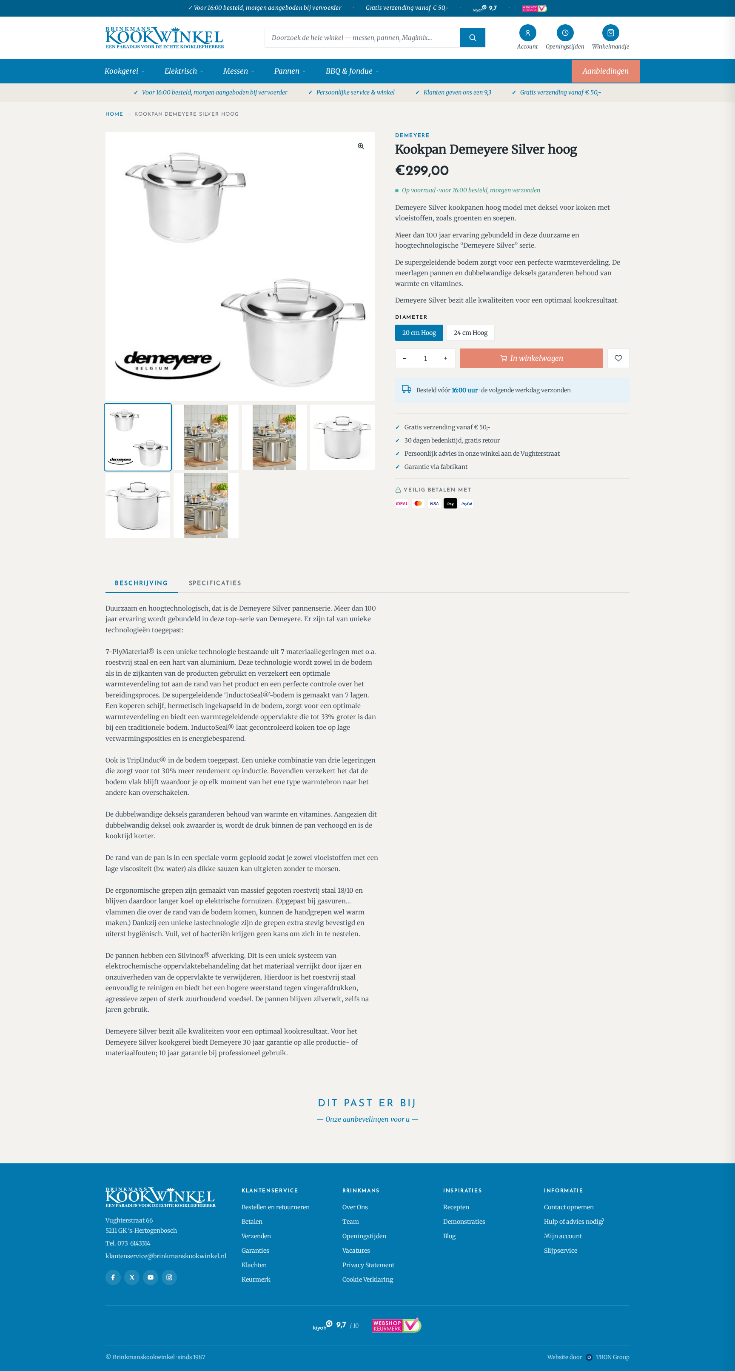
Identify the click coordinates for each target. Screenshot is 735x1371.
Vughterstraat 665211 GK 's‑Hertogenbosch (141, 1225)
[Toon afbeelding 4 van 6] (342, 437)
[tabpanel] (367, 831)
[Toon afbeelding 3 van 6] (274, 437)
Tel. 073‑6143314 (128, 1243)
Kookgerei (121, 71)
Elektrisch (181, 71)
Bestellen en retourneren (276, 1207)
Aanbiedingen (606, 71)
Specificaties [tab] (215, 583)
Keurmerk (256, 1279)
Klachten (254, 1265)
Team (350, 1221)
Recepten (456, 1207)
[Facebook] (113, 1277)
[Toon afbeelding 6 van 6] (206, 505)
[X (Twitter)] (132, 1277)
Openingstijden (364, 1236)
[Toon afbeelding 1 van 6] (137, 437)
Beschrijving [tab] (141, 583)
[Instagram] (169, 1277)
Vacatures (356, 1250)
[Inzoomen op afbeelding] (361, 146)
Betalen (252, 1221)
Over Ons (355, 1207)
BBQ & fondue (349, 71)
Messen (235, 71)
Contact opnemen (569, 1207)
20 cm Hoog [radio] (419, 333)
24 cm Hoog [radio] (470, 333)
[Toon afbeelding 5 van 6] (137, 505)
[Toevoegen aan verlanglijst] (618, 358)
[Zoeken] (472, 37)
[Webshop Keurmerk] (534, 8)
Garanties (255, 1250)
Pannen (286, 71)
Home (114, 114)
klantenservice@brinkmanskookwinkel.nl (165, 1256)
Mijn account (563, 1236)
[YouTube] (150, 1277)
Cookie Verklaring (367, 1279)
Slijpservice (560, 1250)
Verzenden (256, 1236)
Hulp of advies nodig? (574, 1221)
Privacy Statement (368, 1265)
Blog (449, 1236)
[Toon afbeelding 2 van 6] (206, 437)
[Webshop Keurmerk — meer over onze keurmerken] (396, 1325)
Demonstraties (464, 1221)
